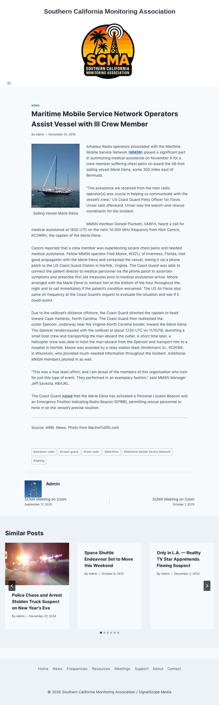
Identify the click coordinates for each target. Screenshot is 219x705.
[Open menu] (9, 83)
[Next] (207, 586)
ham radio (91, 451)
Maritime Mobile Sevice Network (147, 451)
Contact (174, 669)
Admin (40, 134)
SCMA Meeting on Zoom (46, 501)
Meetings (122, 669)
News (35, 105)
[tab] (101, 633)
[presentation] (37, 564)
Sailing (38, 460)
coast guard (69, 451)
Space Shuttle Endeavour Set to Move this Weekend (108, 559)
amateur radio (44, 451)
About (158, 669)
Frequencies (77, 669)
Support (141, 669)
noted (67, 396)
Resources (101, 669)
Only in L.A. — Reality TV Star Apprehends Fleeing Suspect (179, 559)
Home (43, 669)
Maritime (111, 451)
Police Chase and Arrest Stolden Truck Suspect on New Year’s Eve (37, 602)
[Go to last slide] (12, 586)
